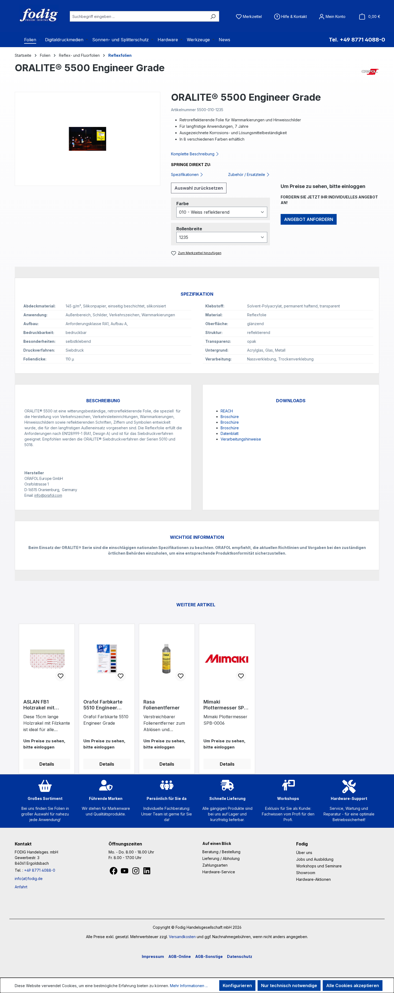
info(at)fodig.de (29, 878)
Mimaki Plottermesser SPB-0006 (226, 705)
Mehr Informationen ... (189, 985)
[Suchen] (213, 16)
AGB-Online (179, 956)
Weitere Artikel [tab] (195, 604)
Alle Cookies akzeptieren (352, 985)
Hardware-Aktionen (313, 879)
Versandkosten (182, 936)
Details (46, 764)
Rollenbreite (189, 228)
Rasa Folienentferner (161, 704)
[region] (87, 139)
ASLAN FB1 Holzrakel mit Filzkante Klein (40, 705)
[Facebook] (114, 872)
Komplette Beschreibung (193, 154)
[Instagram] (136, 872)
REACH (227, 411)
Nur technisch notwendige (289, 985)
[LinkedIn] (147, 872)
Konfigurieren (237, 985)
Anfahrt (21, 887)
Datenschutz (239, 956)
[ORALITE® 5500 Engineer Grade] (87, 139)
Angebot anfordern (308, 219)
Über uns (304, 852)
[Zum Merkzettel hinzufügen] (60, 676)
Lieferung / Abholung (221, 858)
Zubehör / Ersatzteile (247, 174)
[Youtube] (125, 872)
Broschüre (230, 416)
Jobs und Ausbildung (314, 859)
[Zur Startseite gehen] (32, 15)
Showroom (305, 872)
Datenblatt (230, 433)
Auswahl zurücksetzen (198, 188)
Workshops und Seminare (319, 866)
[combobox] (138, 16)
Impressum (153, 956)
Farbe (182, 203)
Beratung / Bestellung (221, 851)
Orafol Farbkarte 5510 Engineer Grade (102, 705)
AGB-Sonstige (209, 956)
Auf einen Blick (216, 843)
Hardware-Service (218, 872)
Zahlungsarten (215, 865)
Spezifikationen (185, 174)
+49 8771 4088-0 (39, 870)
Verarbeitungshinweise (241, 439)
